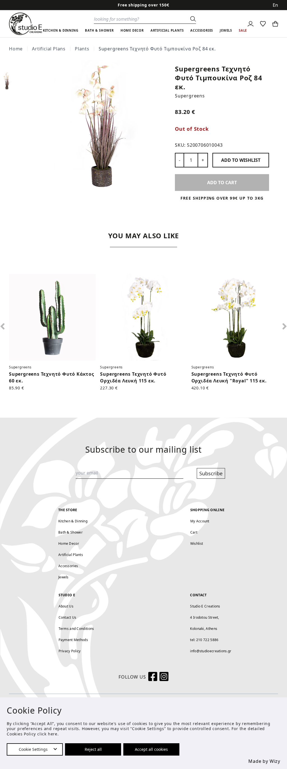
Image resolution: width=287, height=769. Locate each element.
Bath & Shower (70, 532)
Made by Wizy (264, 761)
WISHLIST (240, 160)
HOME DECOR (132, 30)
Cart (193, 532)
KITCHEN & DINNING (60, 30)
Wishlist (196, 543)
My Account (199, 521)
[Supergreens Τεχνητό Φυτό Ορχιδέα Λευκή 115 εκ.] (143, 317)
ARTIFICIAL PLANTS (167, 30)
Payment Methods (73, 639)
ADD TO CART (222, 182)
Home (16, 49)
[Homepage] (25, 24)
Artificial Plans (49, 49)
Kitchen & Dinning (72, 521)
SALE (243, 30)
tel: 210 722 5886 (204, 639)
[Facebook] (152, 676)
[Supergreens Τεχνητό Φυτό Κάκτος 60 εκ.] (52, 317)
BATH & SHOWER (99, 30)
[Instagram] (163, 676)
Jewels (63, 577)
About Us (66, 606)
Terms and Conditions (76, 628)
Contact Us (68, 617)
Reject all (93, 749)
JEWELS (226, 30)
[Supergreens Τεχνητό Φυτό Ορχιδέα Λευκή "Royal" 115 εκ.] (234, 317)
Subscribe (211, 473)
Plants (82, 49)
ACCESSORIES (201, 30)
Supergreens (190, 96)
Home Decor (68, 543)
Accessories (68, 566)
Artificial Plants (70, 554)
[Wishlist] (263, 24)
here (52, 734)
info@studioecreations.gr (210, 651)
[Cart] (275, 24)
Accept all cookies (151, 749)
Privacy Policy (70, 651)
